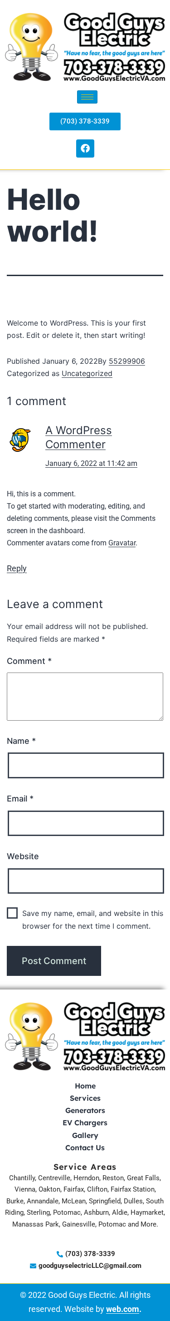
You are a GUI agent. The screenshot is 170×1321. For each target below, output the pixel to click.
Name (21, 741)
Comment (29, 661)
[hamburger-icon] (87, 97)
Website (23, 856)
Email (20, 798)
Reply (17, 568)
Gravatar (122, 543)
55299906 (127, 361)
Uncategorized (87, 373)
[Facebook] (85, 148)
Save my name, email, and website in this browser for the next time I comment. (92, 919)
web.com (122, 1309)
